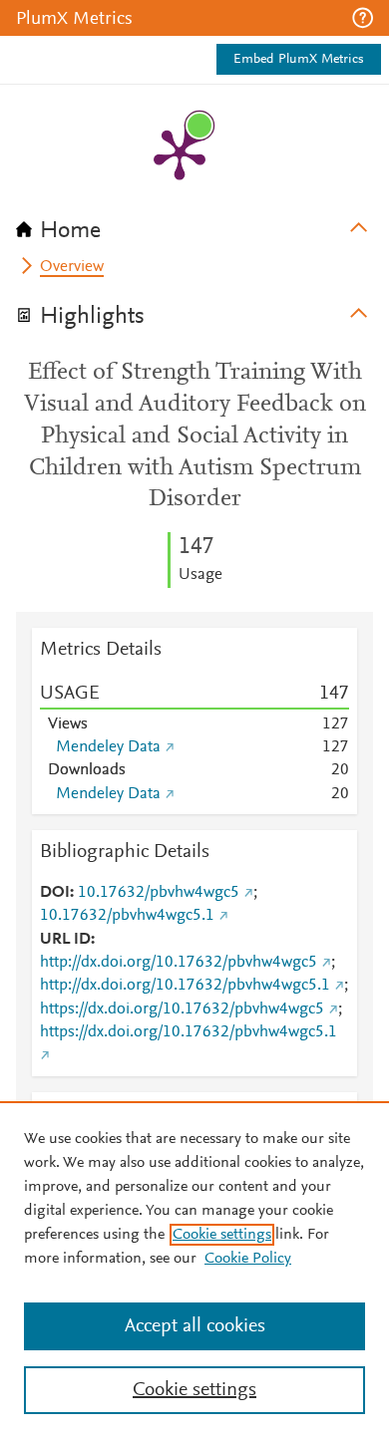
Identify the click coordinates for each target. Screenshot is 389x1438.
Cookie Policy (247, 1259)
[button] (362, 18)
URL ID (65, 940)
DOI (55, 893)
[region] (194, 1269)
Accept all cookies (195, 1326)
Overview (72, 267)
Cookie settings (222, 1235)
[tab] (194, 224)
